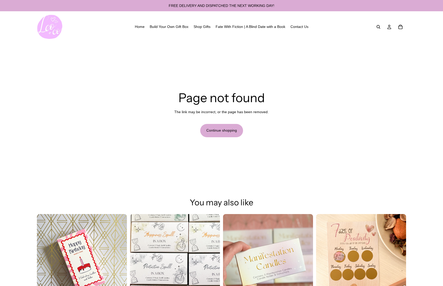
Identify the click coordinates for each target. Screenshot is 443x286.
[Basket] (400, 27)
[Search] (378, 27)
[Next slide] (119, 259)
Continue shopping (221, 130)
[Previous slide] (44, 259)
